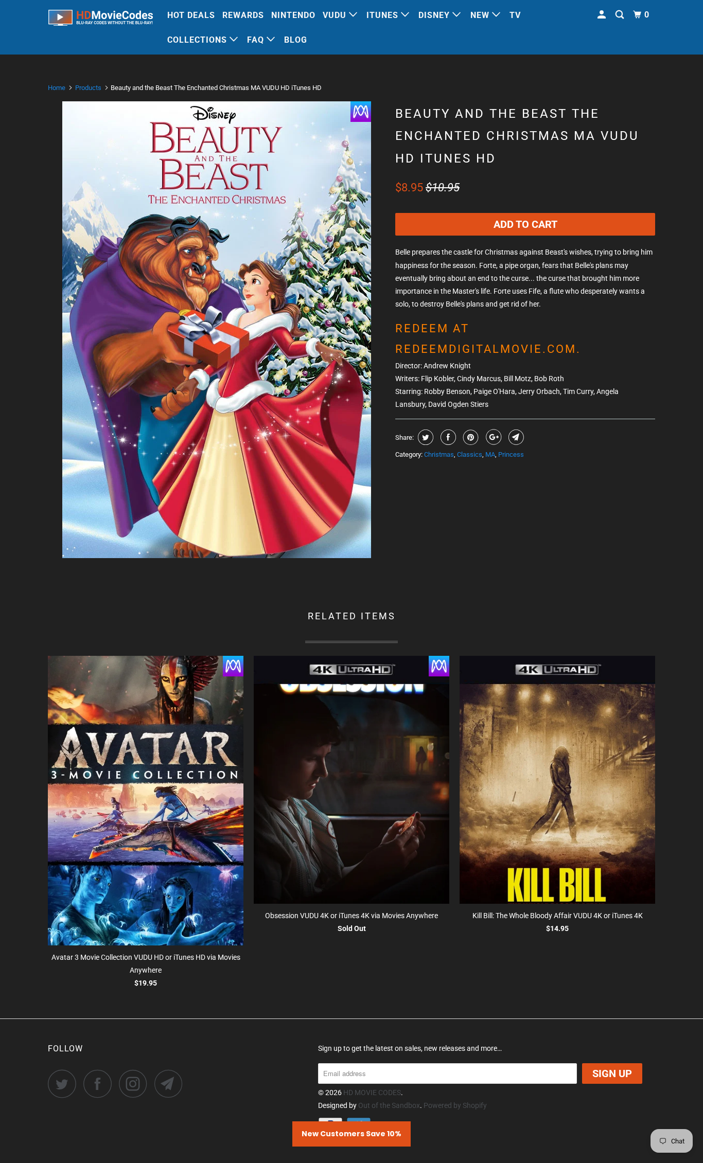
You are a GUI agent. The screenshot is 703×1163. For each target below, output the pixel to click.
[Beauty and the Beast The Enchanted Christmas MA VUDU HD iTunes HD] (216, 330)
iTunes (383, 15)
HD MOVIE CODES (372, 1092)
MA (490, 454)
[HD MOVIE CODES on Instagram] (136, 1083)
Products (88, 88)
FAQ (257, 40)
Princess (511, 454)
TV (515, 15)
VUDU (336, 15)
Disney (435, 15)
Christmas (439, 454)
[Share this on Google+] (492, 437)
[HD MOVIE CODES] (100, 20)
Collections (198, 40)
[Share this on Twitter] (424, 437)
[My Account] (602, 15)
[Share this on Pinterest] (470, 437)
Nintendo (293, 15)
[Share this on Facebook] (447, 437)
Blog (295, 40)
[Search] (620, 15)
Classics (469, 454)
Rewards (243, 15)
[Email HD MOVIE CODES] (171, 1083)
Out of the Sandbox (389, 1105)
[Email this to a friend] (515, 437)
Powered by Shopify (455, 1105)
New (481, 15)
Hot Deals (191, 15)
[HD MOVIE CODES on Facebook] (100, 1083)
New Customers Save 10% (351, 1134)
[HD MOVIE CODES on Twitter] (65, 1083)
